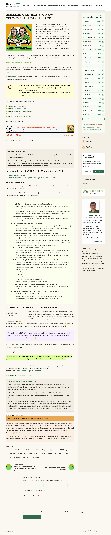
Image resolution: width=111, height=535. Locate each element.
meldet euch (44, 366)
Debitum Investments (90, 70)
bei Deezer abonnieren (18, 114)
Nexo (21, 274)
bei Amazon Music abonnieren (21, 116)
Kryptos (42, 453)
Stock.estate (89, 74)
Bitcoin (9, 450)
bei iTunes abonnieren (18, 109)
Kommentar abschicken (32, 517)
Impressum (9, 531)
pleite (66, 453)
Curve (22, 279)
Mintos (87, 102)
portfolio (26, 457)
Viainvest (88, 98)
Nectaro (87, 62)
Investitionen (11, 453)
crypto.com (46, 450)
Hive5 (87, 33)
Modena (87, 111)
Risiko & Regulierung (87, 5)
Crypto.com (24, 272)
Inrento (87, 115)
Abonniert (9, 356)
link (34, 90)
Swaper (87, 78)
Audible (16, 359)
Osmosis (19, 253)
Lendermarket (89, 54)
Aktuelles (99, 5)
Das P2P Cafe (14, 415)
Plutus (22, 277)
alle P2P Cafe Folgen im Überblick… (29, 371)
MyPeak (87, 25)
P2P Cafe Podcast (96, 237)
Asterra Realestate (89, 49)
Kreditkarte (33, 453)
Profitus (87, 94)
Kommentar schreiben (31, 496)
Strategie (35, 457)
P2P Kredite (26, 5)
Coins (37, 450)
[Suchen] (104, 5)
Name (26, 485)
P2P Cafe (89, 141)
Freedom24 (38, 85)
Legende (85, 124)
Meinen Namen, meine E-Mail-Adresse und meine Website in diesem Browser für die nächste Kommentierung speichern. (56, 512)
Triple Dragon (89, 37)
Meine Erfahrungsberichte (56, 5)
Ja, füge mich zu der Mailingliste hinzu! (37, 490)
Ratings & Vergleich (40, 5)
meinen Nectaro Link (16, 436)
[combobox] (92, 183)
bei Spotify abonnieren (18, 106)
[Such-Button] (103, 183)
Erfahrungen (64, 450)
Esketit (87, 45)
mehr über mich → (99, 241)
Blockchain (18, 450)
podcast (17, 457)
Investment (22, 453)
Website (71, 485)
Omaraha (88, 66)
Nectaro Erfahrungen (61, 439)
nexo (50, 453)
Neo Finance (89, 86)
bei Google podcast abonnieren (21, 111)
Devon (87, 41)
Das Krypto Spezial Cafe (17, 175)
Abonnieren (98, 171)
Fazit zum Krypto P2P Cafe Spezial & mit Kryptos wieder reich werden (32, 178)
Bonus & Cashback (73, 5)
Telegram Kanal (13, 345)
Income (87, 107)
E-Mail (49, 485)
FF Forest (88, 29)
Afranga (87, 90)
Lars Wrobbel (20, 67)
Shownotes (30, 101)
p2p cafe (58, 453)
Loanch (87, 58)
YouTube (89, 147)
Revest (87, 21)
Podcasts (22, 415)
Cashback (28, 450)
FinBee (87, 82)
